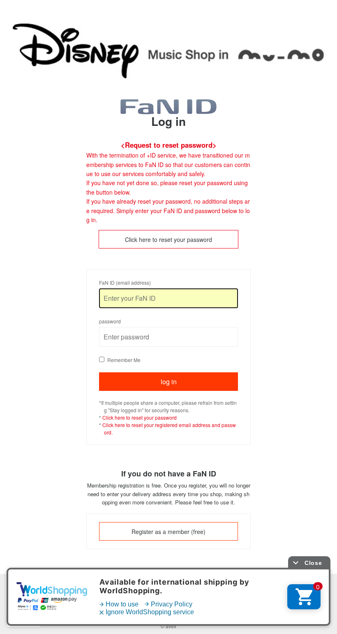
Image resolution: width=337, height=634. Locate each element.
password (110, 321)
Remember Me (124, 359)
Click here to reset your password (168, 239)
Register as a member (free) (168, 531)
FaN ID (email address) (125, 282)
